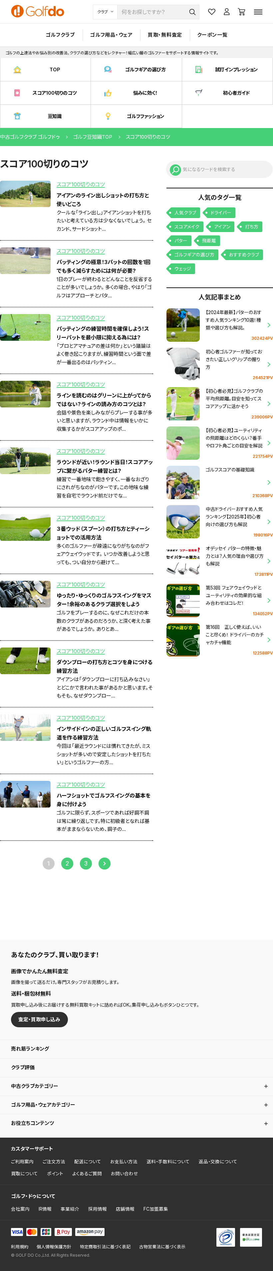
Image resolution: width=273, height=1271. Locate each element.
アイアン (222, 226)
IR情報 (45, 1209)
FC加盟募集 (155, 1209)
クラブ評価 (23, 1067)
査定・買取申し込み (39, 1019)
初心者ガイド (236, 93)
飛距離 (209, 240)
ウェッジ (182, 268)
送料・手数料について (168, 1161)
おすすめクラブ (244, 254)
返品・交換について (218, 1161)
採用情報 (97, 1209)
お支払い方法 (123, 1161)
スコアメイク (186, 226)
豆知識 (55, 116)
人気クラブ (185, 212)
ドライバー (221, 212)
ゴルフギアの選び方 (145, 69)
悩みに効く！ (145, 93)
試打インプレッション (236, 69)
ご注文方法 (54, 1161)
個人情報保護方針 (54, 1246)
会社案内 (20, 1209)
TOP (55, 69)
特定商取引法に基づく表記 (105, 1246)
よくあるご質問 (87, 1173)
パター (180, 240)
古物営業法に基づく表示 (162, 1246)
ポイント (55, 1173)
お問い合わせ (124, 1173)
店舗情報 (125, 1209)
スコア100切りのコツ (55, 93)
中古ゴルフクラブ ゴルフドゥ (30, 137)
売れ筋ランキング (30, 1049)
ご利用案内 (22, 1161)
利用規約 (19, 1246)
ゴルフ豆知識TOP (92, 137)
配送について (87, 1161)
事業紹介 (70, 1209)
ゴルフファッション (145, 116)
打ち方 (251, 226)
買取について (24, 1173)
